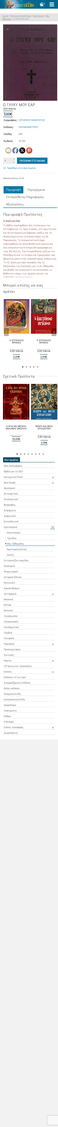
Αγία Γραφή (9, 482)
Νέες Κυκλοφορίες (13, 465)
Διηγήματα (10, 510)
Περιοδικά (9, 643)
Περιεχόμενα (36, 190)
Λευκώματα (10, 710)
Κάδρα (7, 716)
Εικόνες (8, 671)
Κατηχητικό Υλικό (13, 476)
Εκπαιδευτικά (11, 521)
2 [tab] (26, 366)
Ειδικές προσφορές (14, 727)
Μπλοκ (7, 604)
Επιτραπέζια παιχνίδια (16, 560)
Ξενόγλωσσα (10, 615)
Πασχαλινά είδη (12, 693)
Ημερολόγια (10, 704)
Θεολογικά (9, 565)
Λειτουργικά (10, 593)
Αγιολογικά (9, 488)
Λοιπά (10, 554)
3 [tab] (30, 366)
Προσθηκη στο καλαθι (32, 160)
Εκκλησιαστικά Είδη (14, 699)
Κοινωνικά (9, 582)
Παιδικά (8, 632)
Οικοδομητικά (11, 627)
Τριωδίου (11, 538)
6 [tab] (35, 454)
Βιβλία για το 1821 (13, 471)
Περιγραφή (13, 190)
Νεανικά (8, 610)
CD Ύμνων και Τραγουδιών (18, 666)
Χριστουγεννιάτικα (17, 549)
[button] (19, 168)
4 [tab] (33, 366)
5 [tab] (37, 366)
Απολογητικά (11, 499)
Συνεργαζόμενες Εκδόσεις (17, 682)
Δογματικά (10, 515)
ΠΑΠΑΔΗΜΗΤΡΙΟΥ (28, 127)
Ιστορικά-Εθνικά (12, 577)
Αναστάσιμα (13, 532)
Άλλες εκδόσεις (12, 688)
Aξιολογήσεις (15, 204)
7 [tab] (39, 454)
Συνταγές (9, 654)
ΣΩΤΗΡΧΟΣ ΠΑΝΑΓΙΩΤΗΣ (31, 120)
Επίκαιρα (9, 721)
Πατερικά (9, 638)
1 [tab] (22, 366)
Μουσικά (8, 599)
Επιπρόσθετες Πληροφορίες (25, 197)
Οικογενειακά (11, 621)
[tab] (13, 189)
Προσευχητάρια (12, 649)
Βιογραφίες (9, 504)
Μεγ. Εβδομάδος (15, 543)
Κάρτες (8, 660)
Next (54, 332)
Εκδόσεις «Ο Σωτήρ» (15, 677)
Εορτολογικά (10, 527)
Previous (6, 332)
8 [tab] (43, 454)
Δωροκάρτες (11, 732)
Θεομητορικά (11, 571)
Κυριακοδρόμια (11, 588)
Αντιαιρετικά (11, 493)
